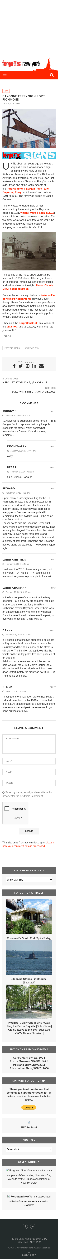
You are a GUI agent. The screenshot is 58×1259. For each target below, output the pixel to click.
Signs (6, 91)
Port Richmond (12, 348)
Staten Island (32, 348)
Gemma (7, 687)
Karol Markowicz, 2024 (29, 1057)
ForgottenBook (28, 323)
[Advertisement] (29, 29)
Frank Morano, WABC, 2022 (29, 1061)
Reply (53, 411)
